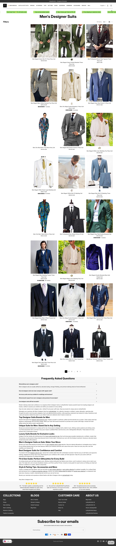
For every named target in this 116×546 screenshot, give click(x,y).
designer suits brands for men (39, 419)
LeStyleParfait (52, 411)
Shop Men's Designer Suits (26, 479)
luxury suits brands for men (53, 436)
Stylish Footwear (35, 505)
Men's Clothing (7, 507)
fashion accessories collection (40, 471)
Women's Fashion (35, 502)
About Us (60, 507)
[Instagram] (101, 541)
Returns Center (62, 502)
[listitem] (89, 5)
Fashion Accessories (8, 513)
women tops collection (79, 471)
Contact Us (61, 505)
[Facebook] (98, 541)
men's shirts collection (68, 469)
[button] (105, 22)
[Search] (111, 11)
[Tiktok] (106, 541)
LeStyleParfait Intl (90, 505)
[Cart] (111, 5)
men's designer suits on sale (53, 444)
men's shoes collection (55, 469)
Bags (4, 499)
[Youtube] (103, 541)
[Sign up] (83, 530)
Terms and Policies (58, 541)
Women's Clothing (7, 510)
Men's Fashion (34, 499)
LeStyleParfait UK (90, 502)
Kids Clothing (6, 505)
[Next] (80, 371)
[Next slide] (54, 41)
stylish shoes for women (65, 471)
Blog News (33, 507)
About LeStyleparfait (91, 507)
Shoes (4, 502)
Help (59, 510)
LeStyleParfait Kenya (91, 510)
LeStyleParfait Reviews (92, 513)
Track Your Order (62, 499)
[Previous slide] (33, 41)
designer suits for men (36, 452)
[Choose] (54, 55)
